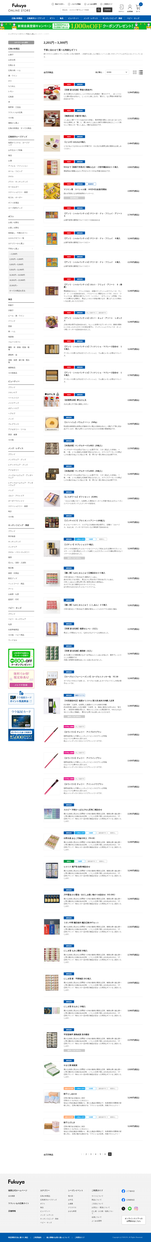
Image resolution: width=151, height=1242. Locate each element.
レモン (11, 91)
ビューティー (73, 18)
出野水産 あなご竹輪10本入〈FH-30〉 (80, 838)
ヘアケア (11, 413)
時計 (10, 511)
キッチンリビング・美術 (112, 18)
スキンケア (12, 392)
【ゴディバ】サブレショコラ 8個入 (79, 545)
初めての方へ (59, 4)
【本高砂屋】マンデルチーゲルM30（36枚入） (83, 471)
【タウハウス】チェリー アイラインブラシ (82, 758)
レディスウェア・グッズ (18, 465)
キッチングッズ (14, 542)
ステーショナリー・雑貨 (18, 192)
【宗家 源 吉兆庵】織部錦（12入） (78, 651)
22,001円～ (13, 285)
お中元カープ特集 (15, 150)
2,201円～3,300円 (43, 34)
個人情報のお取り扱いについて (58, 1237)
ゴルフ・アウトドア (16, 496)
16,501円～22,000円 (17, 280)
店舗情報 (12, 1211)
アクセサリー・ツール (17, 429)
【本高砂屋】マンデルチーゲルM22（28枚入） (83, 446)
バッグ (11, 490)
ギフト (52, 18)
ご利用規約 (37, 1237)
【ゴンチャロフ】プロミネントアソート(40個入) (84, 521)
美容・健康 (12, 434)
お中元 (70, 1200)
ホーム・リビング (15, 171)
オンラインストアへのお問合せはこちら (134, 1219)
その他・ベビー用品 (16, 635)
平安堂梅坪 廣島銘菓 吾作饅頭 (76, 1034)
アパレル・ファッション (18, 166)
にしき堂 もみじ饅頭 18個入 (76, 951)
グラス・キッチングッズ (18, 182)
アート (11, 589)
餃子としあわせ (70, 1094)
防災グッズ (12, 578)
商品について (97, 1200)
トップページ (12, 34)
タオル (11, 176)
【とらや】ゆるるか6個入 (75, 142)
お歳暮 (70, 1204)
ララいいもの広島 (15, 112)
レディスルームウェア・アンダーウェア (20, 484)
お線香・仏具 (13, 594)
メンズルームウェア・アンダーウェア (20, 476)
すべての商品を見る (17, 291)
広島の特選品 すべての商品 (19, 128)
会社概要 (11, 1196)
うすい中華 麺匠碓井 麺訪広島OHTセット (81, 923)
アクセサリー (13, 470)
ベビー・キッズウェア (17, 619)
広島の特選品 (17, 18)
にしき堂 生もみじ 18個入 (75, 1006)
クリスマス (72, 1207)
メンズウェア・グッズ (17, 460)
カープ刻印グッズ (15, 208)
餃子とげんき (69, 1122)
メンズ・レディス (91, 18)
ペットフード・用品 (16, 584)
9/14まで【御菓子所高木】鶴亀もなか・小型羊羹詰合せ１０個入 (91, 167)
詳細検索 (108, 10)
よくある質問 (92, 4)
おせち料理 (72, 1211)
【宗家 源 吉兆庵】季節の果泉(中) (78, 90)
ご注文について (97, 1204)
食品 (61, 18)
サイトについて (97, 1196)
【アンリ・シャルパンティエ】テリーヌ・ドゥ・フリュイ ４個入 (92, 262)
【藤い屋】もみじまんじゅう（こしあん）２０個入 (85, 605)
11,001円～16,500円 (17, 275)
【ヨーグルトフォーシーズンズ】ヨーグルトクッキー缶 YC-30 (91, 677)
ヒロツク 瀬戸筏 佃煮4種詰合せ (77, 867)
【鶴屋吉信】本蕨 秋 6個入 (75, 116)
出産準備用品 (13, 630)
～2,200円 (13, 254)
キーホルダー (13, 187)
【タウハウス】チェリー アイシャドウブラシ (83, 784)
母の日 (70, 1196)
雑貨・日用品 (13, 573)
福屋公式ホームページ (17, 1190)
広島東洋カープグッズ (36, 18)
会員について (97, 1217)
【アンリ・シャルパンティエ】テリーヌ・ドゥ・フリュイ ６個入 (92, 238)
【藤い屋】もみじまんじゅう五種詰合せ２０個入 (84, 573)
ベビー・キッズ (133, 18)
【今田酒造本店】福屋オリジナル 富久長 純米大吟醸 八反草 (89, 701)
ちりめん (11, 86)
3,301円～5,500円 (16, 264)
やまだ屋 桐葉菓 (70, 1065)
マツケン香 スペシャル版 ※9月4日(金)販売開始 (85, 189)
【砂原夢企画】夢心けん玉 (75, 400)
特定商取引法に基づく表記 (18, 1237)
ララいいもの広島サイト (18, 1203)
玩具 (10, 624)
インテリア (12, 547)
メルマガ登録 (76, 4)
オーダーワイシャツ (16, 501)
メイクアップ (13, 403)
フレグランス (13, 424)
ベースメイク (13, 398)
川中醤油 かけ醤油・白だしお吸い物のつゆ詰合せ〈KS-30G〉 (90, 895)
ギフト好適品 (13, 203)
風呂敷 (11, 568)
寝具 (10, 557)
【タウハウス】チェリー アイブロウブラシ (82, 732)
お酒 (10, 161)
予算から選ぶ (30, 34)
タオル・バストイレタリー (18, 552)
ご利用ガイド (107, 4)
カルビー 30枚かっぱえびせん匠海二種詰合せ (83, 810)
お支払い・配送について (101, 1207)
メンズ (11, 419)
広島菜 (11, 97)
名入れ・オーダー (15, 197)
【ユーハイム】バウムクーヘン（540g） (81, 422)
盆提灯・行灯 (13, 599)
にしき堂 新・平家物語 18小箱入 (77, 979)
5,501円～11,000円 (16, 270)
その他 (11, 118)
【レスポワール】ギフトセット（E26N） (81, 497)
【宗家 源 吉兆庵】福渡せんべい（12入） (81, 629)
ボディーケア (13, 408)
